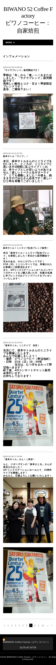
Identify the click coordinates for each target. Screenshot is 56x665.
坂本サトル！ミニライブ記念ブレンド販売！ (26, 248)
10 (43, 625)
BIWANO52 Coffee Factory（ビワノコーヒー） (27, 657)
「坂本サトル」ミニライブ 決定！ (21, 345)
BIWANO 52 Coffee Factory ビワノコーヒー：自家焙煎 (28, 20)
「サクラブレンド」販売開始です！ (21, 70)
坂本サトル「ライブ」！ (15, 156)
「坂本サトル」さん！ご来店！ (19, 459)
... (47, 625)
